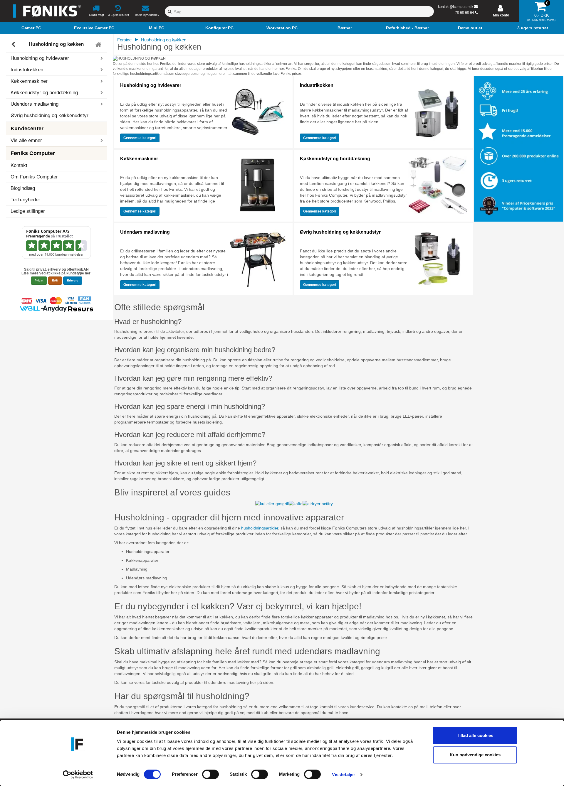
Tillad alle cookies (475, 735)
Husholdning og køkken (56, 44)
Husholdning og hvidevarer (150, 85)
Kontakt (19, 165)
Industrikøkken (316, 85)
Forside (124, 39)
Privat (39, 280)
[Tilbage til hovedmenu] (99, 44)
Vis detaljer (343, 774)
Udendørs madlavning (145, 232)
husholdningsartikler (259, 528)
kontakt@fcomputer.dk (455, 7)
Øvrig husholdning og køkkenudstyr (49, 115)
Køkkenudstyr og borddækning (335, 158)
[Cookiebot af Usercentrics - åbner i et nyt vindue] (78, 774)
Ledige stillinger (28, 211)
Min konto (501, 15)
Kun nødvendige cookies (475, 754)
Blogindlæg (23, 188)
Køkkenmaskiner (139, 158)
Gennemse (139, 138)
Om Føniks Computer (34, 177)
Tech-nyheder (25, 200)
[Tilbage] (14, 44)
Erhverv (72, 280)
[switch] (210, 774)
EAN (55, 280)
